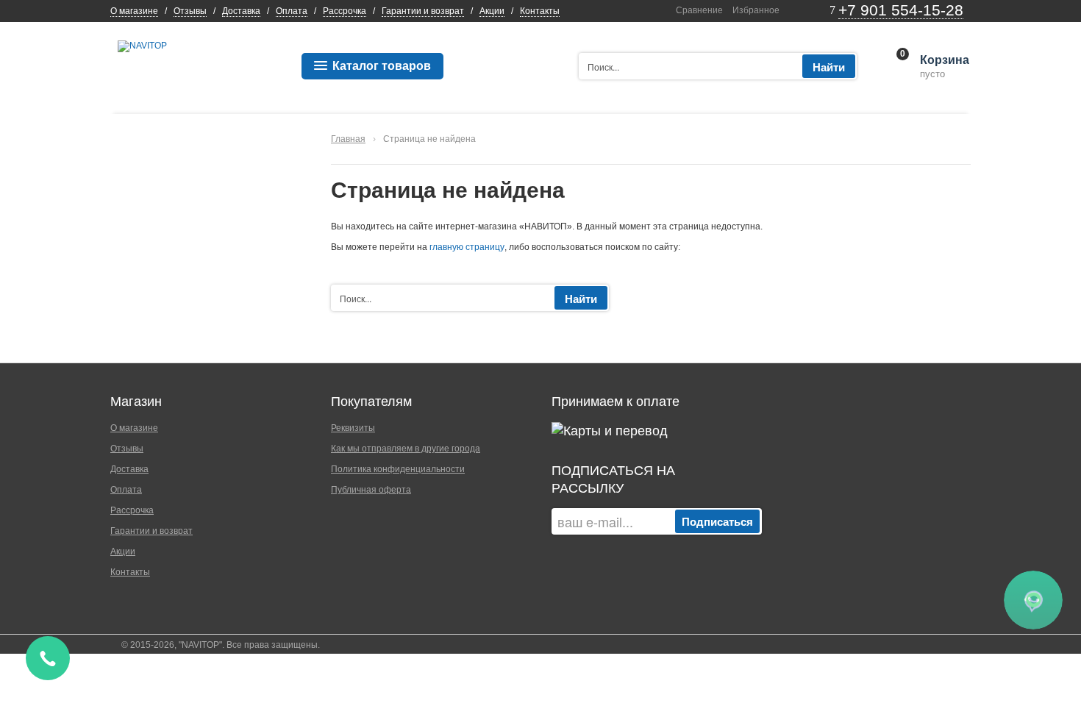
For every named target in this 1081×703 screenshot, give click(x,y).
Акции (491, 11)
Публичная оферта (371, 490)
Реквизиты (353, 428)
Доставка (241, 11)
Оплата (291, 11)
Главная (348, 139)
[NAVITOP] (142, 45)
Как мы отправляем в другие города (405, 448)
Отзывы (190, 11)
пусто (943, 66)
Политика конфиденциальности (398, 469)
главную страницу (466, 247)
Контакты (540, 11)
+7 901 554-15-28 (900, 9)
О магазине (134, 11)
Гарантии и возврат (423, 11)
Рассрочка (344, 11)
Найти (829, 67)
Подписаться (717, 521)
